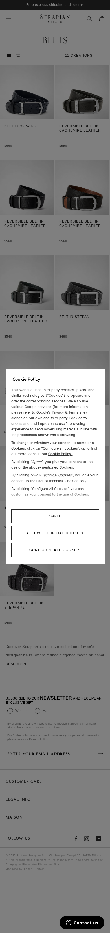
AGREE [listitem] (55, 516)
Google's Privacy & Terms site (60, 412)
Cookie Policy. (60, 453)
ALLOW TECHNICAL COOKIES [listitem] (55, 533)
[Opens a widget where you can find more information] (82, 923)
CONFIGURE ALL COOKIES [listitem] (55, 549)
